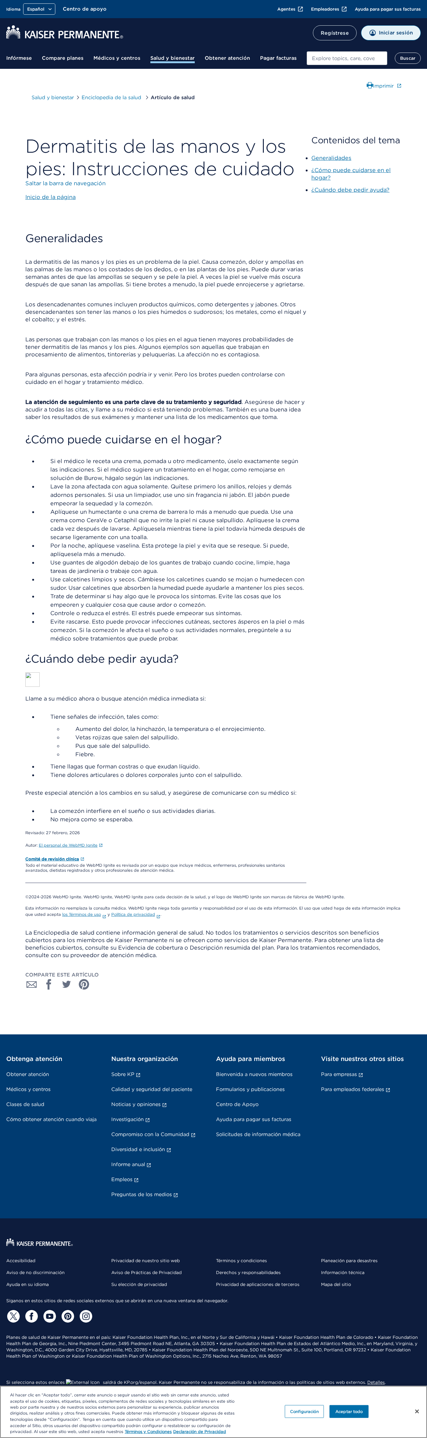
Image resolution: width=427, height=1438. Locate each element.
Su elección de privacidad (139, 1284)
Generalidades (331, 158)
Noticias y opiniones (136, 1104)
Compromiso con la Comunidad (150, 1134)
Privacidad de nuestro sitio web (145, 1260)
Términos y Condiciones (148, 1431)
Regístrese (335, 33)
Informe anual (128, 1164)
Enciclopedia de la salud (112, 97)
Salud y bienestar (172, 58)
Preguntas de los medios (141, 1194)
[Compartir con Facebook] (49, 984)
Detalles (376, 1382)
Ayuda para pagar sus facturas (388, 9)
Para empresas (339, 1074)
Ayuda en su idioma (27, 1284)
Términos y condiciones (241, 1260)
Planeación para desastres (349, 1260)
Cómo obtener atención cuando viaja (51, 1119)
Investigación (127, 1119)
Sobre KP (122, 1074)
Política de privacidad (133, 914)
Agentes (286, 9)
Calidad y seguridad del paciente (151, 1089)
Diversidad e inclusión (138, 1149)
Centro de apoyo (85, 9)
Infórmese (19, 58)
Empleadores (325, 9)
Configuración (304, 1411)
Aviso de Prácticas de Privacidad (146, 1272)
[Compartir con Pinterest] (84, 984)
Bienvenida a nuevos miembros (254, 1074)
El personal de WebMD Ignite (68, 845)
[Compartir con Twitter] (66, 984)
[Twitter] (12, 1316)
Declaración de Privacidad (199, 1431)
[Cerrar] (417, 1411)
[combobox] (347, 58)
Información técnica (342, 1272)
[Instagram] (85, 1316)
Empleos (122, 1179)
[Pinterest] (67, 1316)
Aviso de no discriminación (35, 1272)
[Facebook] (30, 1316)
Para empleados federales (352, 1089)
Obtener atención (227, 58)
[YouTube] (49, 1316)
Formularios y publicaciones (250, 1089)
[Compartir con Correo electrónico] (31, 984)
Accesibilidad (20, 1260)
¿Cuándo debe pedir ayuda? (350, 189)
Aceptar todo (349, 1411)
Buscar (407, 58)
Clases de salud (25, 1104)
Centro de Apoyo (237, 1104)
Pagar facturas (278, 58)
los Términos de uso (81, 914)
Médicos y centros (116, 58)
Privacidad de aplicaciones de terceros (257, 1284)
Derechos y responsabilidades (248, 1272)
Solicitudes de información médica (258, 1134)
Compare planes (62, 58)
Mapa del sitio (336, 1284)
